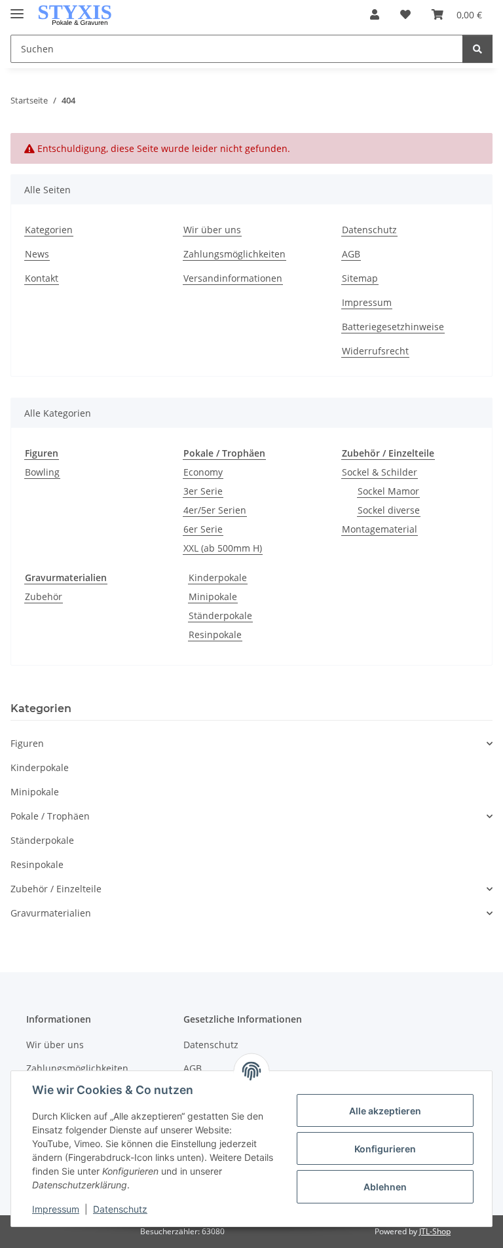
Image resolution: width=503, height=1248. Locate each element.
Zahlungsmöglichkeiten (234, 254)
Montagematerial (379, 529)
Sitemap (360, 278)
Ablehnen (385, 1186)
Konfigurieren (385, 1148)
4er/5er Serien (214, 510)
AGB (351, 254)
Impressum (55, 1209)
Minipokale (213, 596)
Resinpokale (215, 634)
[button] (375, 14)
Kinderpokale (218, 577)
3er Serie (203, 491)
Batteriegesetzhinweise (393, 326)
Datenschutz (120, 1209)
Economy (203, 472)
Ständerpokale (220, 615)
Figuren (27, 743)
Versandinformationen (232, 278)
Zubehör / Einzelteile (56, 888)
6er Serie (203, 529)
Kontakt (41, 278)
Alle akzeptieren (385, 1110)
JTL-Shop (435, 1231)
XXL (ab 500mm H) (222, 548)
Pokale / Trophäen (50, 816)
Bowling (42, 472)
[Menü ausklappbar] (17, 8)
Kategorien (49, 229)
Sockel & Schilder (379, 472)
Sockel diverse (389, 510)
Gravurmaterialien (50, 913)
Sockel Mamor (388, 491)
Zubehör (43, 596)
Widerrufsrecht (375, 351)
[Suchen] (477, 49)
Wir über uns (212, 229)
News (37, 254)
